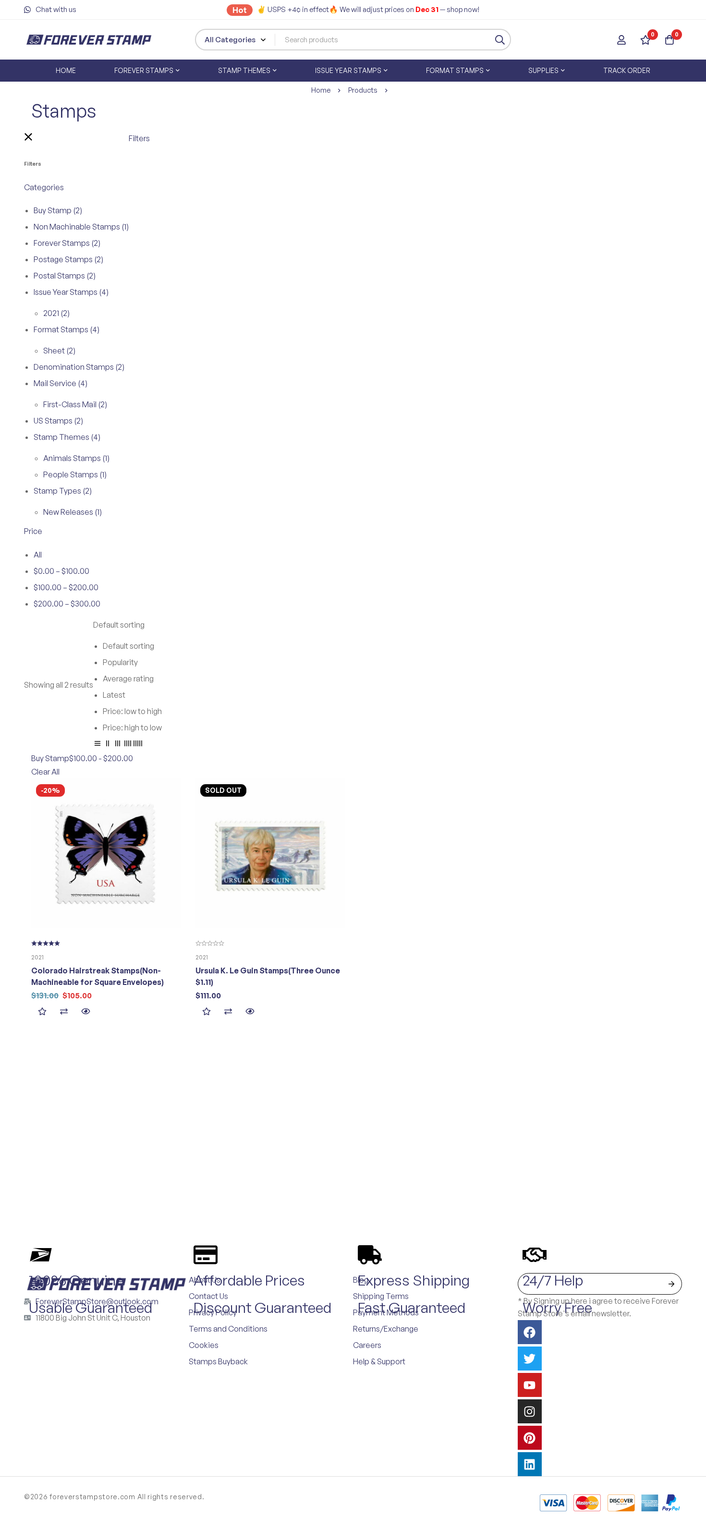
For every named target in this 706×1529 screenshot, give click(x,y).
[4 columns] (127, 745)
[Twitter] (530, 1359)
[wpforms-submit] (671, 1284)
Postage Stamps (68, 259)
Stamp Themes (67, 437)
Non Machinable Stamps (81, 226)
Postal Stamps (65, 275)
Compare (63, 1011)
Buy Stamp (58, 210)
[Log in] (621, 40)
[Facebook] (530, 1332)
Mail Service (60, 383)
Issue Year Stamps (71, 292)
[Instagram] (530, 1411)
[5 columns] (138, 745)
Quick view (85, 1011)
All (38, 554)
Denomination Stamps (79, 367)
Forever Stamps (67, 243)
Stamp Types (63, 491)
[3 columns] (117, 745)
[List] (97, 745)
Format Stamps (66, 329)
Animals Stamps (76, 458)
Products (362, 90)
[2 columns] (107, 745)
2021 (56, 313)
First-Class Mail (75, 404)
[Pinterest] (530, 1438)
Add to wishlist (42, 1011)
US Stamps (58, 420)
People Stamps (75, 474)
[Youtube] (530, 1385)
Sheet (59, 350)
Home (320, 90)
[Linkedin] (530, 1464)
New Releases (72, 512)
